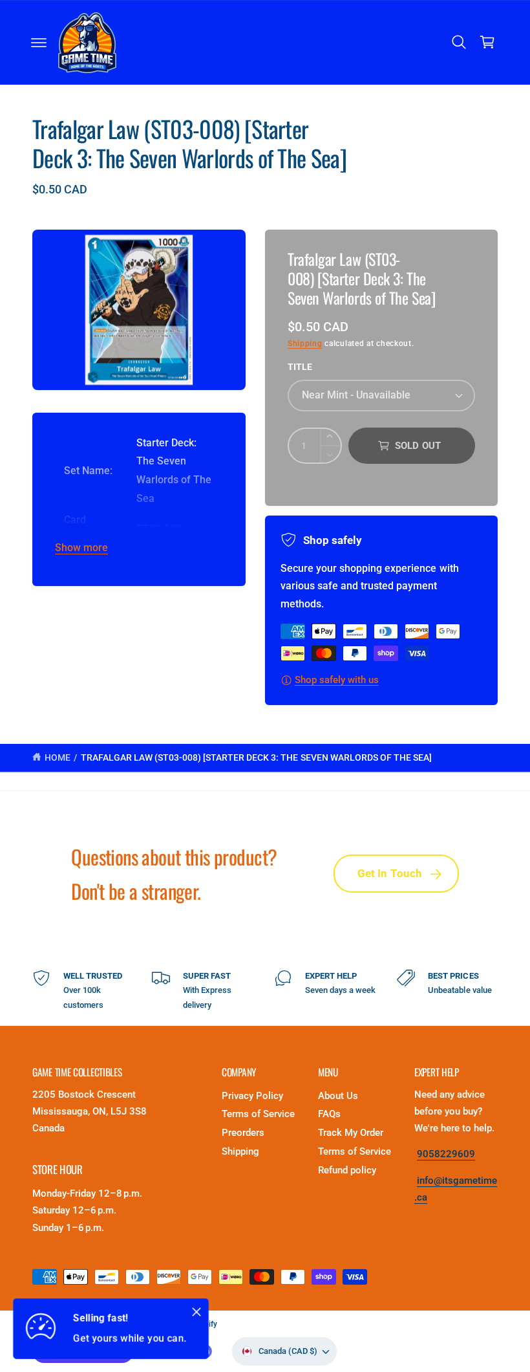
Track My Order (350, 1132)
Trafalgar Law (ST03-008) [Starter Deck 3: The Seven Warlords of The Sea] (256, 757)
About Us (338, 1096)
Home (57, 757)
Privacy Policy (252, 1096)
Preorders (243, 1132)
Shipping (305, 343)
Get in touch (390, 873)
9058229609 (446, 1154)
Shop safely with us (337, 680)
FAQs (329, 1114)
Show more (81, 548)
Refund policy (347, 1170)
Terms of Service (258, 1114)
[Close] (196, 1312)
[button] (39, 42)
